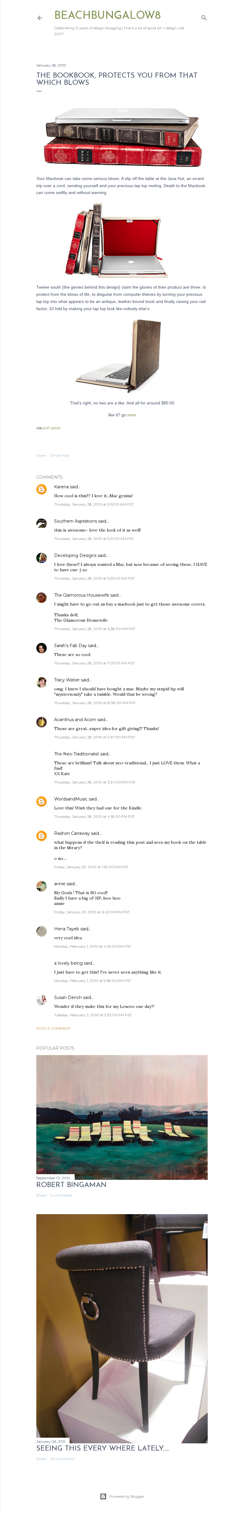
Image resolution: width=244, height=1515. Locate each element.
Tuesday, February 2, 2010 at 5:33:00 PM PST (93, 1015)
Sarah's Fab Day (70, 645)
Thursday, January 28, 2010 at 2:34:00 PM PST (94, 782)
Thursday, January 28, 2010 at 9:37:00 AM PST (94, 737)
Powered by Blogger (126, 1496)
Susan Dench (68, 997)
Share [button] (41, 455)
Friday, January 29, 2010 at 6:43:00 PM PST (92, 912)
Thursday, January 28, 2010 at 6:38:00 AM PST (94, 628)
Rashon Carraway (72, 833)
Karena (61, 486)
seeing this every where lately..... (102, 1448)
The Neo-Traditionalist (76, 754)
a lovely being (68, 963)
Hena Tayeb (66, 929)
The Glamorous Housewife (81, 595)
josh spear (51, 428)
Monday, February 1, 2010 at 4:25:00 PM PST (92, 946)
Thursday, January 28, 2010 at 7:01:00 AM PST (94, 663)
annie (59, 883)
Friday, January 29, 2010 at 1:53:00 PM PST (91, 867)
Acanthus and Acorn (75, 719)
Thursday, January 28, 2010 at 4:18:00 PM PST (94, 816)
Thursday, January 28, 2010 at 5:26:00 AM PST (94, 578)
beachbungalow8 (107, 16)
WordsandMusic (70, 799)
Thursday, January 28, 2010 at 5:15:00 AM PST (94, 504)
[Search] (204, 16)
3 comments (61, 1195)
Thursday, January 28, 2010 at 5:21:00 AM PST (94, 538)
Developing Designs (75, 555)
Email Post (60, 455)
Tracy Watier (67, 680)
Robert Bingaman (71, 1185)
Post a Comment (53, 1028)
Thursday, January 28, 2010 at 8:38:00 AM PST (95, 702)
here (131, 414)
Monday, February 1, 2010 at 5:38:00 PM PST (92, 980)
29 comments (62, 1459)
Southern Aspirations (75, 521)
